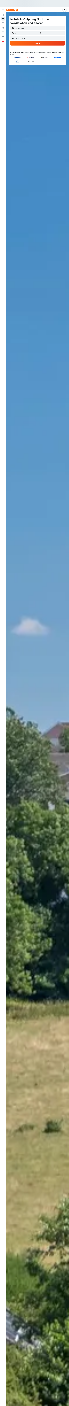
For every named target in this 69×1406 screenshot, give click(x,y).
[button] (3, 10)
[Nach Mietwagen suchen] (3, 22)
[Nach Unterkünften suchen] (3, 19)
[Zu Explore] (3, 28)
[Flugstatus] (3, 31)
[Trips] (3, 37)
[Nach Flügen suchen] (3, 15)
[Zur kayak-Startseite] (12, 10)
